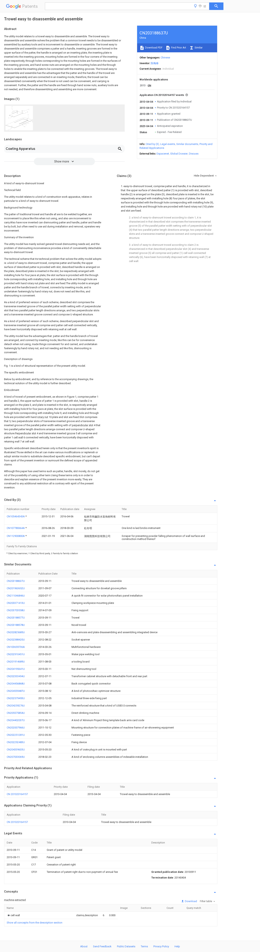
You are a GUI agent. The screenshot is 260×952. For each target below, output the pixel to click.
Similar (198, 47)
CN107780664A (16, 528)
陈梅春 (155, 63)
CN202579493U (16, 698)
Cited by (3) (152, 144)
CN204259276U (16, 705)
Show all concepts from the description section (34, 922)
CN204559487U (16, 690)
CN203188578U (16, 624)
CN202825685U (16, 632)
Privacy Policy (161, 946)
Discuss (193, 153)
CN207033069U (16, 756)
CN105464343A (16, 516)
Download (190, 901)
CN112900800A (16, 535)
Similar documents (187, 144)
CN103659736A (16, 646)
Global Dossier (179, 153)
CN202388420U (16, 639)
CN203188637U (16, 580)
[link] (13, 915)
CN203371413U (16, 602)
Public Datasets (126, 946)
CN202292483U (16, 742)
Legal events (167, 144)
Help (177, 946)
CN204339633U (16, 749)
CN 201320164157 (17, 794)
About (84, 946)
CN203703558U (16, 610)
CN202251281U (16, 734)
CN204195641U (16, 668)
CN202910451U (16, 654)
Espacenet (163, 153)
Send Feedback (102, 946)
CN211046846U (16, 595)
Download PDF (153, 47)
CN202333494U (16, 676)
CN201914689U (16, 661)
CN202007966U (16, 727)
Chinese (165, 57)
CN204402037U (16, 720)
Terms (144, 946)
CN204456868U (16, 683)
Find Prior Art (178, 47)
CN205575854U (16, 712)
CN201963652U (16, 588)
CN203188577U (16, 617)
